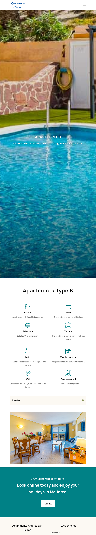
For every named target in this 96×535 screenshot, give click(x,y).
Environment (56, 532)
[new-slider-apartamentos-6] (48, 463)
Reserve (48, 504)
